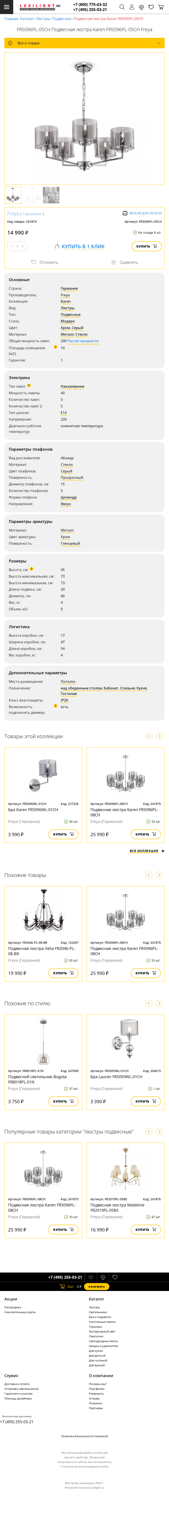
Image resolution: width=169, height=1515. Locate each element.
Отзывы (94, 1398)
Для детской (97, 1356)
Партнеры (96, 1408)
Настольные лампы (102, 1322)
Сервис (11, 1375)
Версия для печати (145, 213)
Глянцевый (70, 543)
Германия (32, 213)
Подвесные (62, 18)
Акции (10, 1299)
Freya (13, 213)
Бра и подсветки (100, 1317)
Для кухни (96, 1351)
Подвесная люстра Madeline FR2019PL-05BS (117, 1207)
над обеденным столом (81, 688)
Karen (66, 301)
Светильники (98, 1312)
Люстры (43, 18)
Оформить (96, 1286)
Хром (65, 327)
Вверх (66, 503)
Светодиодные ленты (103, 1341)
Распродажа (12, 1307)
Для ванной (97, 1365)
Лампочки (96, 1336)
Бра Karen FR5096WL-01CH (33, 809)
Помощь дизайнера (18, 1398)
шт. (71, 1286)
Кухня (142, 688)
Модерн (68, 321)
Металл (67, 334)
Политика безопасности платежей (84, 1436)
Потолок (68, 681)
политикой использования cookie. (85, 1466)
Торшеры (95, 1327)
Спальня (127, 688)
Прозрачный (72, 477)
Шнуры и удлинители (103, 1346)
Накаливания (72, 386)
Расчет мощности (83, 340)
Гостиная (69, 693)
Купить (143, 246)
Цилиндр (69, 497)
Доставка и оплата (16, 1384)
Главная (11, 18)
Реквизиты (96, 1394)
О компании (101, 1375)
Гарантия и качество (18, 1394)
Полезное (95, 1403)
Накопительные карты (20, 1312)
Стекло (81, 334)
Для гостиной (98, 1360)
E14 (64, 412)
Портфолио (97, 1389)
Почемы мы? (98, 1384)
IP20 (64, 700)
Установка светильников (21, 1389)
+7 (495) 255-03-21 (90, 9)
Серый (77, 327)
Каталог (27, 18)
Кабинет (111, 688)
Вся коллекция (144, 851)
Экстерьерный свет (102, 1331)
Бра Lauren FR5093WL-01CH (116, 1076)
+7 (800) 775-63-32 (90, 4)
